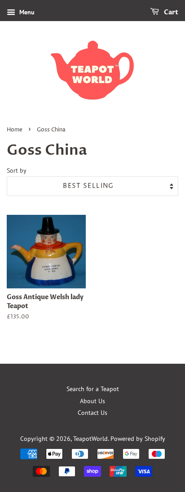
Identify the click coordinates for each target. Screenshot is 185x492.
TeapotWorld (90, 439)
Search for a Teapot (92, 389)
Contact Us (92, 413)
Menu (26, 12)
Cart (170, 12)
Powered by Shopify (137, 439)
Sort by (16, 170)
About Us (92, 401)
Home (14, 130)
